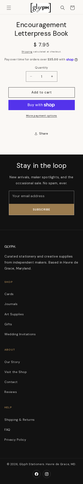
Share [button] (43, 133)
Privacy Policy (15, 440)
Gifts (8, 324)
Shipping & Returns (19, 420)
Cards (9, 294)
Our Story (12, 362)
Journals (11, 304)
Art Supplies (14, 314)
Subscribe (41, 209)
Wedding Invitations (20, 334)
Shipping (27, 51)
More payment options (41, 115)
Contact (10, 382)
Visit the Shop (15, 372)
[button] (9, 8)
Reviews (10, 392)
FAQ (7, 430)
